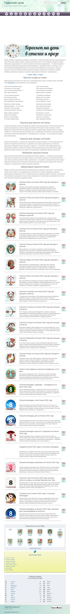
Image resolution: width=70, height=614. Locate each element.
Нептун (13, 597)
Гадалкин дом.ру (11, 607)
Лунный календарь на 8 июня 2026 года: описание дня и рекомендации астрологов (39, 510)
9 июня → (41, 74)
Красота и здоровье (10, 559)
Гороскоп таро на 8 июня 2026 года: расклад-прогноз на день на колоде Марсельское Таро (37, 479)
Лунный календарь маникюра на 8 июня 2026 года (39, 462)
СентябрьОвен (10, 530)
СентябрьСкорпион (10, 545)
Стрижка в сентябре (10, 561)
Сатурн (13, 593)
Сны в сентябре (9, 569)
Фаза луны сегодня (10, 557)
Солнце (13, 581)
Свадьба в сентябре (10, 566)
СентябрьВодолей (40, 545)
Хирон (12, 601)
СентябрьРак (40, 535)
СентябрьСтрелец (20, 545)
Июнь (35, 74)
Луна (12, 583)
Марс (12, 589)
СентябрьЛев (50, 535)
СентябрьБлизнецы (30, 535)
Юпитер (13, 591)
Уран (12, 595)
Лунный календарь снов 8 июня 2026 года (35, 400)
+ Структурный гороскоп (35, 548)
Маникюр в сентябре (10, 563)
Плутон (13, 599)
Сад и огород (9, 568)
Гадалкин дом (14, 3)
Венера (13, 587)
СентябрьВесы (60, 537)
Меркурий (14, 585)
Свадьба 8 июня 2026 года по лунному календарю (39, 447)
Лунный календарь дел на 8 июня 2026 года (36, 416)
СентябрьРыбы (50, 545)
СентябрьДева (60, 530)
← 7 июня (29, 74)
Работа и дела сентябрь (11, 564)
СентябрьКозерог (30, 545)
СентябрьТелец (20, 535)
